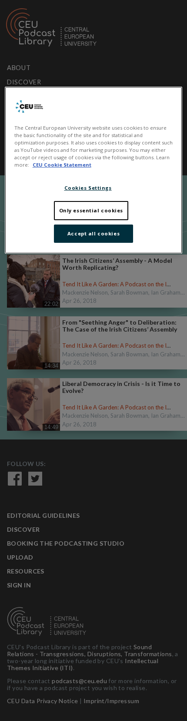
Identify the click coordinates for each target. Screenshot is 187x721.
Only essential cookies (91, 210)
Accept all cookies (93, 233)
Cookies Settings (88, 187)
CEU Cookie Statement (62, 164)
